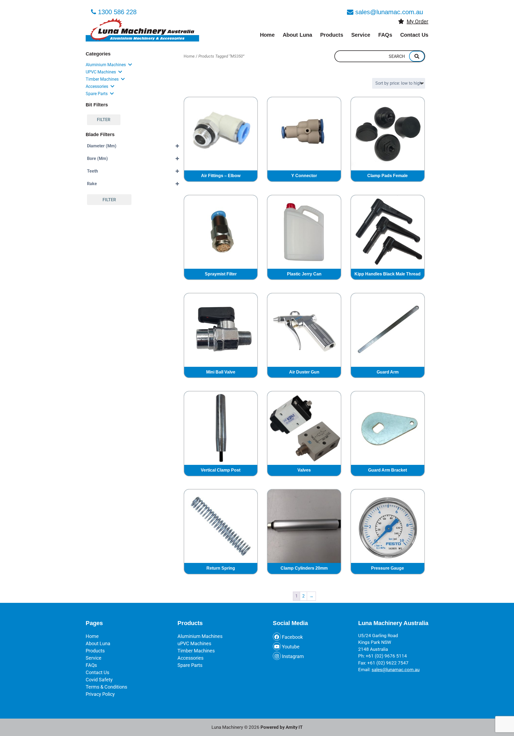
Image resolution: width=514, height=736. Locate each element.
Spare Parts (97, 93)
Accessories (97, 86)
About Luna (297, 35)
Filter (103, 119)
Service (360, 35)
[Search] (417, 56)
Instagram (292, 656)
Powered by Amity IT (281, 727)
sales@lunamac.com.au (395, 669)
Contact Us (414, 35)
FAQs (385, 35)
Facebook (292, 637)
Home (267, 35)
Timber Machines (102, 79)
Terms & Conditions (106, 687)
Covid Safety (99, 679)
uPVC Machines (101, 71)
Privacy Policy (100, 694)
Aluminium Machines (106, 64)
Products (331, 35)
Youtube (290, 646)
